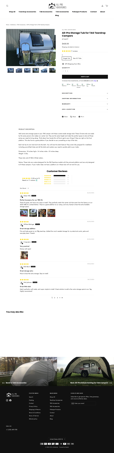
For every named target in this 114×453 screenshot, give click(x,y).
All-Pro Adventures (69, 29)
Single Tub (66, 58)
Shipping (64, 47)
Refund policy (33, 419)
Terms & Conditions (34, 413)
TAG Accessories (62, 12)
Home (7, 24)
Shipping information (71, 98)
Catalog (31, 400)
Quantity (66, 68)
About (102, 12)
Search (31, 397)
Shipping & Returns (34, 409)
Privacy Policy (33, 406)
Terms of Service (34, 416)
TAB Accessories (45, 12)
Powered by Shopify (64, 447)
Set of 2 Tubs (77, 58)
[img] (24, 193)
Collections (13, 24)
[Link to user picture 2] (33, 213)
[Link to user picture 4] (51, 213)
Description (67, 93)
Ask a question (68, 109)
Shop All (12, 12)
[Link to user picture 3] (42, 213)
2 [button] (54, 298)
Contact (93, 12)
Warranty (66, 104)
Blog (57, 15)
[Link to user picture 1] (24, 213)
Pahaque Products (79, 12)
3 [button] (57, 298)
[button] (66, 51)
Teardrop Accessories (27, 12)
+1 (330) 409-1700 (11, 430)
